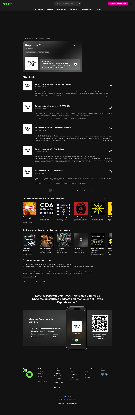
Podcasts (50, 9)
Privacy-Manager (59, 388)
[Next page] (88, 190)
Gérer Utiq (57, 385)
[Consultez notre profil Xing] (106, 374)
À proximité (73, 9)
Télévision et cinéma (43, 52)
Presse (40, 376)
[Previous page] (46, 190)
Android (87, 377)
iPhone (87, 371)
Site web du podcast (28, 277)
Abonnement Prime (75, 379)
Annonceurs (41, 379)
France (68, 396)
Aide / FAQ (72, 377)
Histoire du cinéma (31, 52)
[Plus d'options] (79, 45)
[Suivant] (110, 198)
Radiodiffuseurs (42, 381)
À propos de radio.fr (41, 372)
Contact (72, 371)
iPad (86, 374)
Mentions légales (59, 382)
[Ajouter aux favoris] (74, 44)
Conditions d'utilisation (57, 374)
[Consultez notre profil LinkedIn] (102, 374)
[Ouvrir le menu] (131, 4)
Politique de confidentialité (58, 379)
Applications (73, 374)
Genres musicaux (86, 9)
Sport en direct (61, 9)
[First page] (43, 190)
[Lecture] (75, 64)
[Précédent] (105, 198)
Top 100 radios (38, 9)
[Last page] (91, 190)
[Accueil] (26, 38)
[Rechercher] (79, 4)
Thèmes (98, 9)
